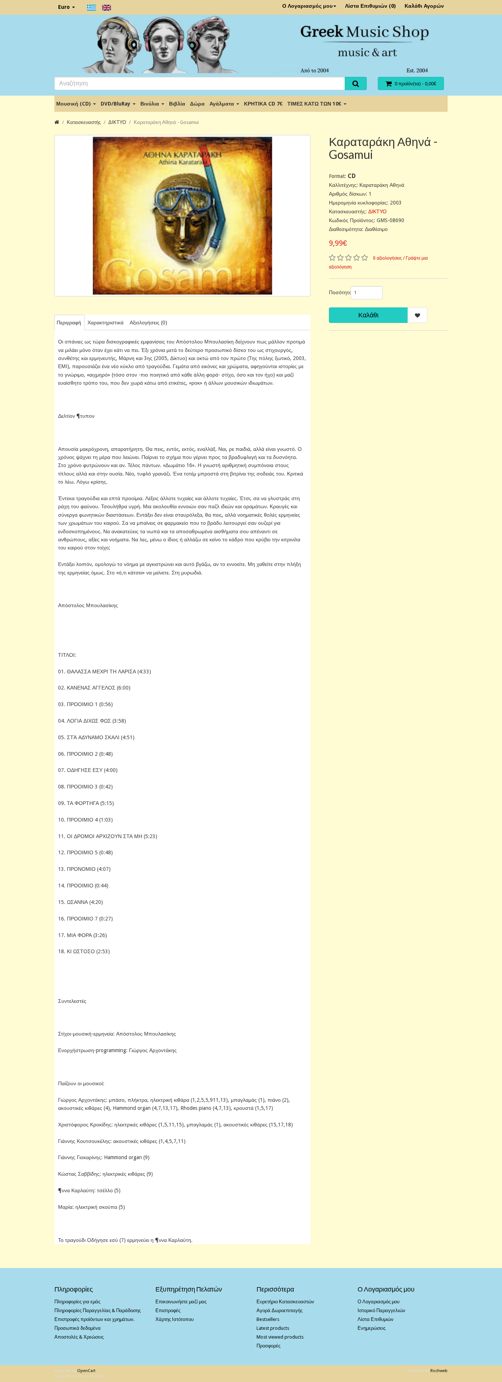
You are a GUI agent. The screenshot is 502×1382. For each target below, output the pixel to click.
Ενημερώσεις (372, 1328)
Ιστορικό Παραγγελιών (381, 1310)
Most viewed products (280, 1337)
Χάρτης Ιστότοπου (174, 1319)
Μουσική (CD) (74, 104)
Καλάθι (368, 315)
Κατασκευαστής (84, 122)
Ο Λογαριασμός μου (307, 6)
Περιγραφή (69, 322)
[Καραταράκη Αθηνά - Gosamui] (182, 215)
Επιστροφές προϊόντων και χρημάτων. (94, 1319)
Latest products (273, 1328)
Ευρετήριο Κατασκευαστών (285, 1301)
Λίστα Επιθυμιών (376, 1319)
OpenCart (86, 1370)
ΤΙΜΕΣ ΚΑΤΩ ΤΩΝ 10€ (315, 104)
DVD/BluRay (116, 104)
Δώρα (197, 104)
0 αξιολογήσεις (387, 258)
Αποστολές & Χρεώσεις (79, 1337)
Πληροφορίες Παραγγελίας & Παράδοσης (97, 1310)
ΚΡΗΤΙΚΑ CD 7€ (263, 104)
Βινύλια (150, 104)
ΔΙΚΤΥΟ (117, 122)
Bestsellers (268, 1319)
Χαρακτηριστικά (105, 322)
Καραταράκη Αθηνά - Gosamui (166, 122)
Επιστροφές (167, 1310)
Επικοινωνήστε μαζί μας (181, 1301)
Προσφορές (268, 1346)
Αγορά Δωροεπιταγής (279, 1310)
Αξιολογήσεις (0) (148, 322)
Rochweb (439, 1370)
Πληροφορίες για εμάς (77, 1301)
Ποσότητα (337, 292)
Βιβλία (177, 104)
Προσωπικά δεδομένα (77, 1328)
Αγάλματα (222, 104)
